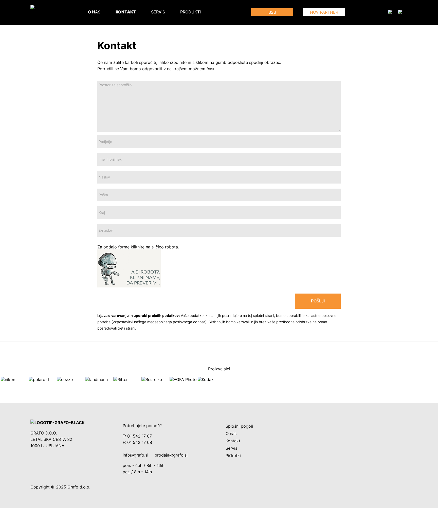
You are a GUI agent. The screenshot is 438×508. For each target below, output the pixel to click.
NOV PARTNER (324, 12)
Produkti (190, 12)
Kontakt (126, 12)
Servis (158, 12)
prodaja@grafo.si (171, 455)
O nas (94, 12)
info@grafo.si (135, 455)
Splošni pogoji (239, 426)
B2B (272, 12)
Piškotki (233, 455)
